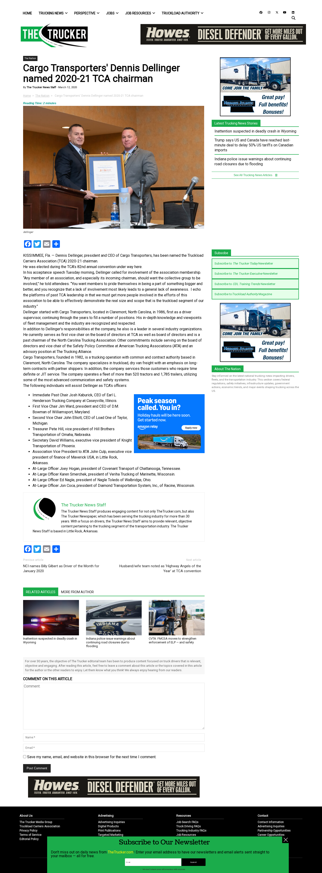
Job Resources (138, 13)
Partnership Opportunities (274, 830)
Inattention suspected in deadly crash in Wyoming (255, 131)
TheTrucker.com (120, 852)
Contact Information (271, 822)
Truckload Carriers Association (40, 826)
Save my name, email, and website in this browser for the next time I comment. (91, 757)
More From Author (77, 592)
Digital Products (108, 826)
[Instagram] (267, 12)
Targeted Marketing (110, 834)
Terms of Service (30, 834)
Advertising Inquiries (111, 822)
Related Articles (40, 592)
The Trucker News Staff (41, 87)
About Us (26, 815)
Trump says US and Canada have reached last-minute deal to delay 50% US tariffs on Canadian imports (254, 145)
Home (27, 13)
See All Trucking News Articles (253, 175)
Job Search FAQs (187, 822)
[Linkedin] (290, 12)
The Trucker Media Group (36, 822)
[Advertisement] (255, 216)
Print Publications (109, 830)
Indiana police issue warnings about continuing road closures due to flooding (110, 642)
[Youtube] (283, 12)
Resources (183, 815)
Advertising (106, 815)
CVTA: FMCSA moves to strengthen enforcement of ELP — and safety (172, 640)
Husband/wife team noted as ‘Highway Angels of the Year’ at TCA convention (160, 568)
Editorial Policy (29, 839)
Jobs (110, 13)
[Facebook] (259, 12)
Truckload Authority (180, 13)
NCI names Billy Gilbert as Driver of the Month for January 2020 (61, 568)
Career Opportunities (271, 834)
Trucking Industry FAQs (191, 830)
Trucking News (51, 13)
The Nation (30, 58)
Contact (263, 815)
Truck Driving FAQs (188, 826)
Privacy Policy (28, 830)
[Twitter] (275, 12)
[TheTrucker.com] (52, 35)
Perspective (84, 13)
